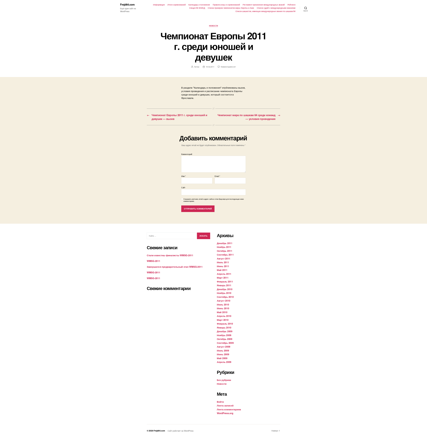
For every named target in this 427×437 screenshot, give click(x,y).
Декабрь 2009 (224, 331)
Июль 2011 (223, 262)
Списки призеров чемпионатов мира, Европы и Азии (231, 8)
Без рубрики (224, 380)
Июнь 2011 (223, 266)
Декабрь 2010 (224, 289)
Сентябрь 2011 (225, 254)
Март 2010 (223, 319)
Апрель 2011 (224, 273)
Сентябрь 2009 (225, 342)
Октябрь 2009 (224, 339)
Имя (183, 176)
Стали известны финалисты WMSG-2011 (170, 255)
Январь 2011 (224, 285)
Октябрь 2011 (224, 250)
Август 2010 (223, 300)
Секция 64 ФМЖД (197, 8)
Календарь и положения (199, 4)
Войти (220, 401)
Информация (159, 4)
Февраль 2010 (225, 323)
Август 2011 (223, 258)
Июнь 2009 (223, 354)
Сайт (183, 187)
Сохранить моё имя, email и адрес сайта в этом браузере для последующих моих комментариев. (213, 200)
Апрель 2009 (224, 362)
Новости (213, 26)
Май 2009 (222, 358)
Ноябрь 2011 (224, 247)
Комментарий (186, 154)
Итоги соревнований (176, 4)
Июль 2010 (223, 304)
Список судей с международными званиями (276, 8)
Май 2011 (222, 270)
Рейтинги (291, 4)
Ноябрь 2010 (224, 293)
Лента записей (225, 405)
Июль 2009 (223, 350)
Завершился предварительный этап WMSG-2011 (175, 266)
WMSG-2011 (153, 261)
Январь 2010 (224, 327)
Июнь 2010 (223, 308)
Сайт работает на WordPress (180, 430)
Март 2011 (223, 277)
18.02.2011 (210, 66)
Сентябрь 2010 (225, 296)
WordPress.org (225, 413)
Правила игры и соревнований (226, 4)
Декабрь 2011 (224, 243)
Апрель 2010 (224, 316)
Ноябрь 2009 (224, 335)
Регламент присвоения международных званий (264, 4)
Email (217, 176)
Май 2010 (222, 312)
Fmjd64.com (127, 4)
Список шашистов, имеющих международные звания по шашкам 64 (265, 11)
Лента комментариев (229, 409)
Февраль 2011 (225, 281)
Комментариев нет (228, 66)
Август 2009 (223, 346)
